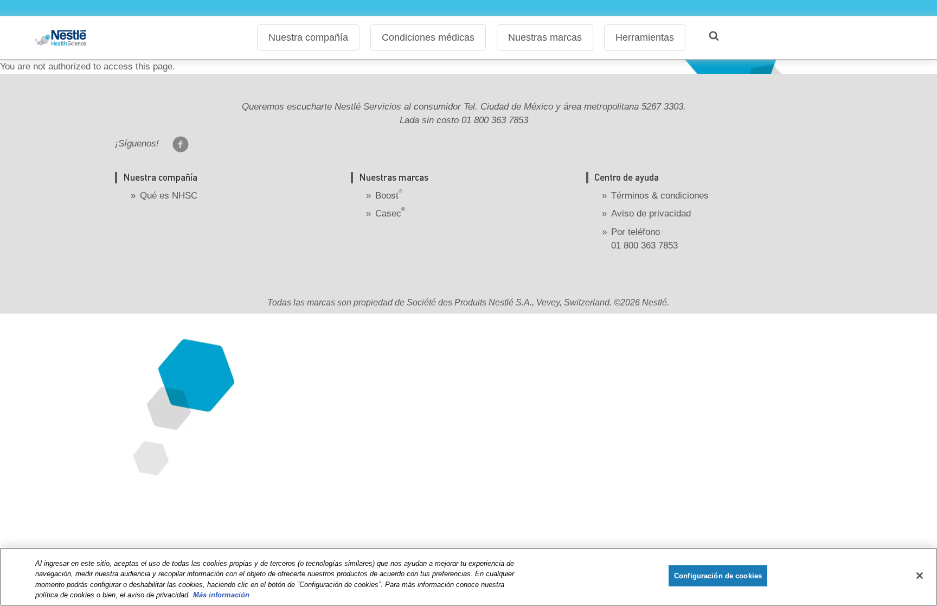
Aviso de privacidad (651, 213)
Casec (390, 213)
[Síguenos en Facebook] (180, 144)
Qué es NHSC (168, 195)
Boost (388, 195)
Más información (221, 595)
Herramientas (644, 37)
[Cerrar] (920, 576)
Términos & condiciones (660, 195)
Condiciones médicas (428, 37)
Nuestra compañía (308, 37)
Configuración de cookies (718, 576)
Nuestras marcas (545, 37)
